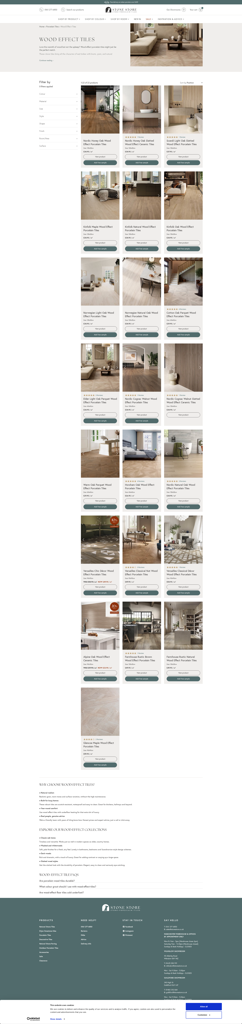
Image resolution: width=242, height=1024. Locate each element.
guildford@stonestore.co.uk (176, 992)
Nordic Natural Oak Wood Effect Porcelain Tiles (181, 486)
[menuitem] (69, 19)
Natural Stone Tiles (47, 927)
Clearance (43, 961)
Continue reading (45, 60)
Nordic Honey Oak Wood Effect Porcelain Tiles (97, 142)
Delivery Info (86, 944)
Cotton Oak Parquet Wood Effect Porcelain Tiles (181, 314)
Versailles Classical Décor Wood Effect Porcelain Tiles (182, 572)
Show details (56, 1019)
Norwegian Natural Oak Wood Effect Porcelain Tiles (141, 314)
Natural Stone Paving (48, 944)
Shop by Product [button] (68, 19)
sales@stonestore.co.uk (175, 929)
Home (41, 26)
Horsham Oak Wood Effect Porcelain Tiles (139, 486)
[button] (83, 109)
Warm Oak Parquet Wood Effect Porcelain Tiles (97, 486)
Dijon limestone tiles (47, 931)
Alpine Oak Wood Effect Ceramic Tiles (96, 658)
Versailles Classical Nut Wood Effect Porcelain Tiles (141, 572)
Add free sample (100, 162)
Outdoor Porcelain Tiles (48, 948)
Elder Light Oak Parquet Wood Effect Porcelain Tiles (100, 400)
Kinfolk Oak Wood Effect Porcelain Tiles (180, 228)
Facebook (129, 927)
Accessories (44, 952)
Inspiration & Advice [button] (170, 19)
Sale (41, 956)
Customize (202, 1015)
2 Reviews (99, 739)
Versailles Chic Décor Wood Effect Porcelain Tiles (98, 572)
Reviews (84, 931)
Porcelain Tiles (45, 935)
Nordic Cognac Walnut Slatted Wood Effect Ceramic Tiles (183, 400)
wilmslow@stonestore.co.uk (176, 966)
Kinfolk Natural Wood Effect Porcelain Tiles (140, 228)
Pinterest (129, 935)
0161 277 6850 (86, 927)
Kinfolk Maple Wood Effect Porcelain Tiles (98, 228)
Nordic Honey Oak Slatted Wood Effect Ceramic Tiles (139, 142)
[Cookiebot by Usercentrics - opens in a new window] (33, 1019)
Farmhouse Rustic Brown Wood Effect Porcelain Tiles (140, 658)
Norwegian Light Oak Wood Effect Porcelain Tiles (98, 314)
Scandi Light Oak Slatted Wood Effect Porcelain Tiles (182, 142)
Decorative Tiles (45, 939)
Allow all (204, 1006)
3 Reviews (99, 395)
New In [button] (137, 19)
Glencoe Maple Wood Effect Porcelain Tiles (98, 744)
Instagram (129, 931)
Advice (83, 939)
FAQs (83, 935)
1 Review (140, 137)
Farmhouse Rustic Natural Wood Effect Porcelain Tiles (182, 658)
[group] (100, 109)
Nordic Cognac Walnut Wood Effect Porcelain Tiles (141, 400)
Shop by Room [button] (119, 19)
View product (100, 157)
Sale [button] (148, 19)
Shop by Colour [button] (94, 19)
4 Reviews (182, 309)
